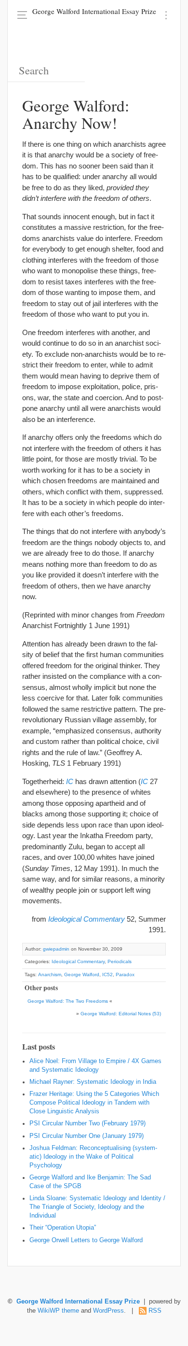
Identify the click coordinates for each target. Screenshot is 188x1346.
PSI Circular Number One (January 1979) (86, 1136)
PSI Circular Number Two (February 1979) (87, 1123)
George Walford (81, 974)
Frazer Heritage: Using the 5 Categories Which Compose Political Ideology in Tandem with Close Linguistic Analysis (94, 1103)
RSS (154, 1310)
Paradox (125, 974)
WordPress (108, 1310)
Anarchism (49, 974)
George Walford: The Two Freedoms (67, 1001)
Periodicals (119, 961)
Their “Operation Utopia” (62, 1227)
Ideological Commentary (78, 961)
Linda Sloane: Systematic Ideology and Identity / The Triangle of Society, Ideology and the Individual (97, 1207)
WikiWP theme (58, 1310)
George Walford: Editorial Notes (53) (121, 1013)
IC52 (107, 974)
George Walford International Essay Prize (94, 11)
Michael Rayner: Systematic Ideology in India (92, 1082)
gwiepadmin (56, 949)
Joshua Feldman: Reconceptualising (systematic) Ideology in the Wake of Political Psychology (93, 1157)
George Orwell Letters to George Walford (86, 1240)
